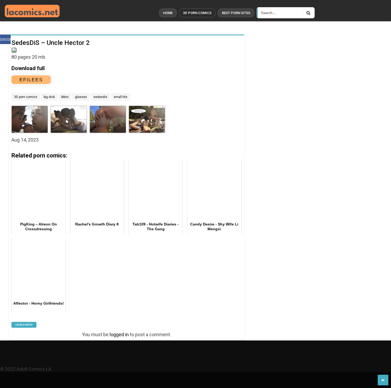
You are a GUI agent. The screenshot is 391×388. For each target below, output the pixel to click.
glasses (81, 97)
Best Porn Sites (236, 13)
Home (168, 13)
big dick (49, 97)
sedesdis (100, 97)
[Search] (308, 12)
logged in (119, 334)
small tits (120, 97)
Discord (5, 39)
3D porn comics (197, 13)
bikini (65, 97)
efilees (31, 79)
